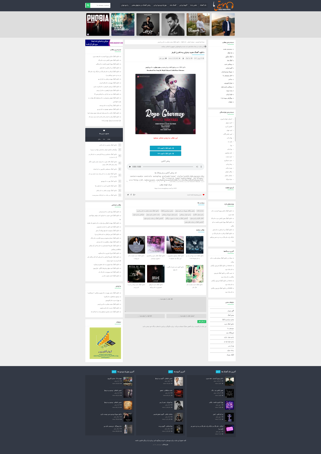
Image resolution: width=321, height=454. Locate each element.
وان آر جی (231, 346)
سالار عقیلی (228, 171)
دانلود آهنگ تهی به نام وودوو (109, 181)
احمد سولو (229, 122)
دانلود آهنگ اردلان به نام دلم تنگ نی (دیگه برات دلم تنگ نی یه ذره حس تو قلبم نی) (222, 237)
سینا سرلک (229, 179)
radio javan (200, 211)
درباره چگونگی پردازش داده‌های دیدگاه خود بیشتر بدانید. (158, 326)
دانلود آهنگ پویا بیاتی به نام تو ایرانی (109, 211)
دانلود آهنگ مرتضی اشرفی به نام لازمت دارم (106, 86)
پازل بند (230, 141)
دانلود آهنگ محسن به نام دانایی (108, 145)
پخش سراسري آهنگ (167, 211)
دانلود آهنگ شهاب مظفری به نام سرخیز (108, 242)
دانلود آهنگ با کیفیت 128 (164, 148)
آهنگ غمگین (228, 56)
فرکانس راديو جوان (138, 214)
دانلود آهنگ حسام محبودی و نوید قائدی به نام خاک (105, 238)
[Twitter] (128, 195)
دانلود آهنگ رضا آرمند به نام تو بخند (109, 105)
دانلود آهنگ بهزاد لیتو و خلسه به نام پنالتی (107, 64)
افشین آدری (228, 126)
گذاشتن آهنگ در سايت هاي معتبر (194, 222)
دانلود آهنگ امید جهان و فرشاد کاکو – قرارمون (106, 268)
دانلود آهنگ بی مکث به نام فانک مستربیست (104, 195)
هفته (108, 139)
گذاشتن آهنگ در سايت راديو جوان (153, 218)
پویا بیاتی (229, 149)
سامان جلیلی (228, 175)
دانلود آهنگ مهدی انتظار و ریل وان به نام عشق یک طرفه (103, 223)
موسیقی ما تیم (157, 444)
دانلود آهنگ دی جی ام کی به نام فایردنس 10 (106, 94)
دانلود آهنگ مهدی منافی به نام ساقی (106, 190)
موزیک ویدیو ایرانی (160, 5)
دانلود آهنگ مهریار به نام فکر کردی (109, 83)
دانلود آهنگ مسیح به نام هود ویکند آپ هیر (107, 230)
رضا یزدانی (229, 164)
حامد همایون (228, 153)
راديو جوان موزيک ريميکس (169, 214)
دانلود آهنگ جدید (229, 324)
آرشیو (218, 371)
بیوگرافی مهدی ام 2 (226, 98)
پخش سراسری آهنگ (228, 319)
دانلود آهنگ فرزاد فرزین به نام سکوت (108, 253)
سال (99, 139)
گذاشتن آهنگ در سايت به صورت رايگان (177, 218)
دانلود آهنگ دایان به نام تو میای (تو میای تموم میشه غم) (103, 113)
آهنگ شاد (173, 5)
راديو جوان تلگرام (198, 214)
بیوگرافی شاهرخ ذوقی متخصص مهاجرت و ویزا (104, 149)
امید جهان (229, 130)
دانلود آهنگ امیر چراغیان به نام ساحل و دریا (107, 234)
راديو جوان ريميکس (185, 214)
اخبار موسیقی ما (227, 75)
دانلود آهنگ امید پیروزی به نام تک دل (109, 272)
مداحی (230, 79)
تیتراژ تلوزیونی (228, 83)
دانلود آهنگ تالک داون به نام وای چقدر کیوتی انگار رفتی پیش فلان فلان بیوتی (103, 163)
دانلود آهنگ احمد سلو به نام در (110, 275)
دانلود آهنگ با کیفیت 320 (164, 153)
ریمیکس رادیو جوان (226, 87)
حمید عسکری (228, 160)
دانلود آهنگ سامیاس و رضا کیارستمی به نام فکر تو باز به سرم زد (103, 156)
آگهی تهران (231, 311)
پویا (231, 145)
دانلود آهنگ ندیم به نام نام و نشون (109, 308)
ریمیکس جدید (228, 64)
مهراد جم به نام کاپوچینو (112, 300)
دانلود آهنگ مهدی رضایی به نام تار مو (108, 79)
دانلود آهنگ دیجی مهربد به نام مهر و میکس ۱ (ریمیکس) (103, 293)
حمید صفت (229, 156)
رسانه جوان (230, 350)
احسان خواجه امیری (226, 119)
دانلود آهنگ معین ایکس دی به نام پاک (221, 218)
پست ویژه (229, 90)
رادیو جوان (124, 5)
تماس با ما (193, 5)
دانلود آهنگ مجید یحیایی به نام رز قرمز (188, 52)
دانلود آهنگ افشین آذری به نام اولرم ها (106, 186)
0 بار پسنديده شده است (194, 195)
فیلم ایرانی (229, 94)
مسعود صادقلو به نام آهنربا (111, 296)
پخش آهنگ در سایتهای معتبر (141, 5)
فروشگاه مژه (230, 333)
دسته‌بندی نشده (227, 49)
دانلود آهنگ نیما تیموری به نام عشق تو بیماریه (106, 264)
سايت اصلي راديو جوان (153, 214)
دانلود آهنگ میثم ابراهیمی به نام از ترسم (108, 90)
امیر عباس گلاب (227, 134)
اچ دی (226, 341)
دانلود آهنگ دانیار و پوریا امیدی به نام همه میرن (106, 56)
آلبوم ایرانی (183, 5)
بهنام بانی (229, 138)
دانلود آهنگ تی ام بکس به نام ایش (222, 229)
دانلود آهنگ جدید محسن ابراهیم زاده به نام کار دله (105, 311)
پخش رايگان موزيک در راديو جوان (184, 211)
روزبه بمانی (229, 168)
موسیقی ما (230, 328)
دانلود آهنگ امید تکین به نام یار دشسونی (108, 227)
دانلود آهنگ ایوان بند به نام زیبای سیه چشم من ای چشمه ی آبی (103, 175)
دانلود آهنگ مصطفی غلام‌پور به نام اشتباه (105, 169)
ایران (225, 337)
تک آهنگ (203, 5)
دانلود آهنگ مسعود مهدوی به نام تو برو (108, 109)
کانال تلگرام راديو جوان (196, 218)
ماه (104, 139)
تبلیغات (230, 102)
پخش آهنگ (231, 315)
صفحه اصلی (190, 42)
